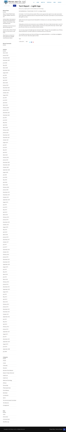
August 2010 (5, 344)
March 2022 (5, 127)
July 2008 (5, 351)
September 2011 (6, 331)
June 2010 (5, 346)
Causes (4, 363)
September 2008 (6, 349)
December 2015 (6, 259)
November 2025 (6, 60)
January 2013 (5, 306)
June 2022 (5, 120)
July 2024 (5, 75)
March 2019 (5, 214)
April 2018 (5, 232)
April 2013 (5, 299)
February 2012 (6, 326)
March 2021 (5, 155)
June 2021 (5, 147)
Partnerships (5, 385)
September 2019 (6, 199)
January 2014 (5, 284)
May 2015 (5, 271)
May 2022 (5, 122)
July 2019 (5, 204)
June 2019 (5, 207)
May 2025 (5, 65)
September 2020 (6, 169)
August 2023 (5, 95)
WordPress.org (6, 421)
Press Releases (6, 390)
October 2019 (6, 197)
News (55, 2)
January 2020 (5, 189)
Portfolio (49, 2)
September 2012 (6, 316)
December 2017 (6, 239)
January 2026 (5, 55)
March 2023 (5, 105)
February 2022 (6, 130)
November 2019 (6, 194)
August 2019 (5, 202)
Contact (59, 2)
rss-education (5, 395)
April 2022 (5, 125)
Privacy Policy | (52, 429)
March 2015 (5, 274)
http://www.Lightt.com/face (33, 35)
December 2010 (6, 339)
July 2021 (5, 145)
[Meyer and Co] (15, 2)
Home (38, 2)
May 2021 (5, 150)
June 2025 (5, 62)
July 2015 (5, 269)
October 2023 (6, 92)
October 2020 (6, 167)
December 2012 (6, 309)
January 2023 (5, 110)
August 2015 (5, 267)
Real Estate (5, 392)
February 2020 (6, 187)
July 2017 (5, 244)
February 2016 (6, 254)
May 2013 (5, 296)
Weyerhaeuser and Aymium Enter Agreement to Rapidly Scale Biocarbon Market (8, 36)
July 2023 (5, 97)
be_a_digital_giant (26, 8)
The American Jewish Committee (9, 400)
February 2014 (6, 281)
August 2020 (5, 172)
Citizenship (5, 365)
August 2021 (5, 142)
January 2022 (5, 132)
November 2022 (6, 115)
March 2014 (5, 279)
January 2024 (5, 85)
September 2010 (6, 341)
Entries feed (5, 416)
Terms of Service (59, 429)
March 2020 (5, 184)
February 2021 (6, 157)
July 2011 (5, 336)
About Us (43, 2)
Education (5, 368)
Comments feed (6, 419)
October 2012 (6, 314)
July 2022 (5, 117)
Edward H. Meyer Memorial (8, 373)
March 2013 (5, 301)
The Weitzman (6, 402)
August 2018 (5, 227)
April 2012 (5, 324)
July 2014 (5, 276)
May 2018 (5, 229)
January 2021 (5, 159)
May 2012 (5, 321)
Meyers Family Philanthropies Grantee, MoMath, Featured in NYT (9, 15)
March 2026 (5, 52)
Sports (4, 397)
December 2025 (6, 57)
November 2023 (6, 90)
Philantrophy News (7, 388)
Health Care (5, 375)
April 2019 (5, 212)
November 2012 (6, 311)
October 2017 (6, 242)
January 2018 (5, 237)
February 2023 (6, 107)
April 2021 (5, 152)
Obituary (4, 382)
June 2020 (5, 177)
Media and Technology (38, 8)
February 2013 (6, 304)
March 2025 (5, 67)
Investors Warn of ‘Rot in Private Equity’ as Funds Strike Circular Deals (9, 31)
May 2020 (5, 179)
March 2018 (5, 234)
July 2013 (5, 294)
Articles (32, 8)
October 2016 (6, 252)
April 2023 (5, 102)
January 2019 (5, 219)
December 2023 (6, 87)
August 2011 (5, 334)
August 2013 (5, 291)
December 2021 (6, 135)
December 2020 (6, 162)
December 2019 (6, 192)
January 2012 (5, 329)
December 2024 (6, 70)
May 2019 (5, 209)
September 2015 (6, 264)
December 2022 (6, 112)
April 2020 (5, 182)
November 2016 (6, 249)
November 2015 (6, 262)
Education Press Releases (8, 370)
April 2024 (5, 80)
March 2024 (5, 82)
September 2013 (6, 289)
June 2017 (5, 247)
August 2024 (5, 72)
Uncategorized (6, 405)
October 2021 (6, 140)
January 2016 (5, 257)
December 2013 (6, 286)
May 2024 (5, 77)
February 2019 (6, 217)
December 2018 (6, 222)
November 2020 (6, 164)
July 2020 (5, 174)
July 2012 (5, 319)
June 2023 (5, 100)
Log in (4, 414)
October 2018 (6, 224)
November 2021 (6, 137)
